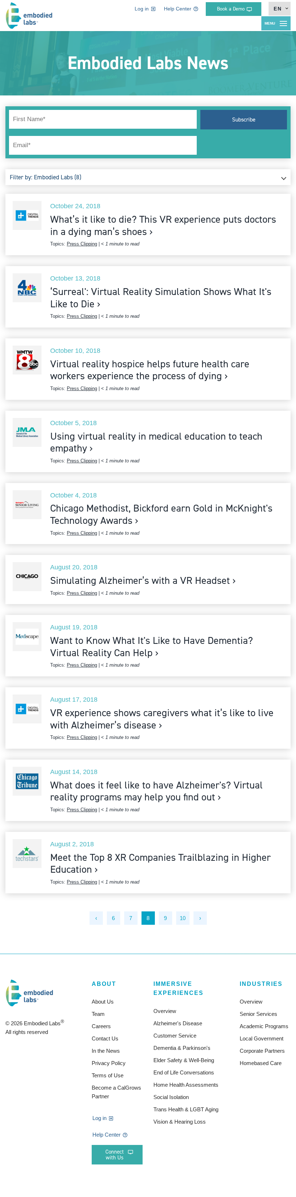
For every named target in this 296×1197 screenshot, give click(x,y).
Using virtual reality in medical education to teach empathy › (156, 442)
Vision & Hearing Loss (179, 1122)
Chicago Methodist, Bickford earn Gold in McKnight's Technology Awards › (161, 514)
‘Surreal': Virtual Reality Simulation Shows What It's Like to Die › (160, 298)
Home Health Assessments (185, 1085)
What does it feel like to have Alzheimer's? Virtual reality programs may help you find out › (156, 791)
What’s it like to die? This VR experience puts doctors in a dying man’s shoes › (163, 225)
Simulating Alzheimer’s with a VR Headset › (143, 580)
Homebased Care (261, 1063)
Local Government (261, 1038)
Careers (101, 1026)
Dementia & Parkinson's (181, 1048)
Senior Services (258, 1014)
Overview (164, 1011)
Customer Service (174, 1036)
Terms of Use (107, 1075)
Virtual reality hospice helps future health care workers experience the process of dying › (149, 370)
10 (183, 918)
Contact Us (105, 1038)
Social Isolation (171, 1097)
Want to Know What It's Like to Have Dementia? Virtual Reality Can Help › (151, 646)
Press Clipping (82, 244)
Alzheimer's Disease (177, 1023)
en (278, 9)
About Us (103, 1002)
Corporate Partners (262, 1051)
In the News (106, 1051)
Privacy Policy (109, 1063)
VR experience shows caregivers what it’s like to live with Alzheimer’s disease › (162, 719)
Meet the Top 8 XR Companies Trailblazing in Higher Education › (160, 863)
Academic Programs (264, 1026)
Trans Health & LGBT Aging (185, 1109)
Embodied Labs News (148, 63)
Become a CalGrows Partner (116, 1092)
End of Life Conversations (183, 1072)
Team (98, 1014)
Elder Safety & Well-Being (183, 1060)
